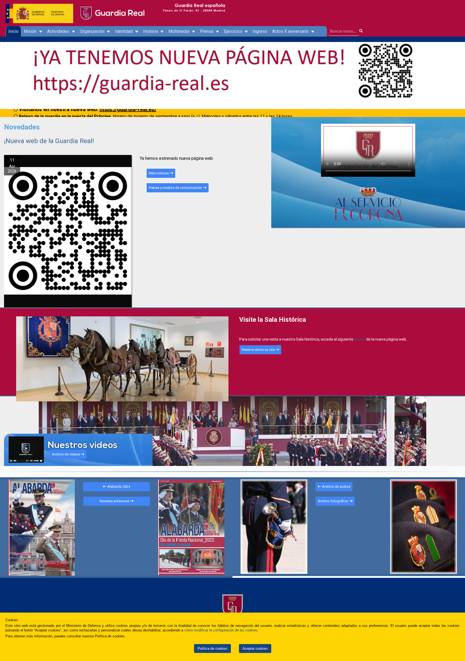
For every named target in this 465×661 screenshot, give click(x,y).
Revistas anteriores (115, 501)
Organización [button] (92, 31)
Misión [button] (31, 31)
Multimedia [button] (179, 31)
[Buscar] (361, 31)
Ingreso (260, 31)
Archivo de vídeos (66, 454)
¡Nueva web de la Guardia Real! (49, 141)
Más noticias (159, 173)
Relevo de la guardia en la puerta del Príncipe (65, 112)
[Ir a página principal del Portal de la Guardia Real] (112, 8)
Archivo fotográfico (333, 501)
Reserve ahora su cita (259, 350)
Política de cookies (212, 648)
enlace (360, 339)
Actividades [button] (59, 31)
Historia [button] (151, 31)
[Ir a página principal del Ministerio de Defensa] (39, 8)
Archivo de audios (335, 487)
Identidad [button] (124, 31)
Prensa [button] (207, 31)
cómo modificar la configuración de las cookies (221, 630)
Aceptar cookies (255, 648)
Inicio (13, 31)
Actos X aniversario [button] (291, 31)
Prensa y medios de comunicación (176, 188)
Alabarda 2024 (118, 487)
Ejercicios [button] (233, 31)
